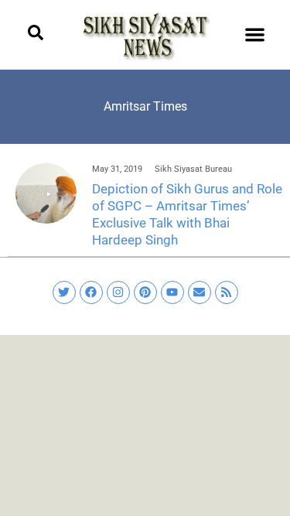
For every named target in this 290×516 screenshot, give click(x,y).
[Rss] (226, 292)
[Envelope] (199, 292)
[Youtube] (172, 292)
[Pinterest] (145, 292)
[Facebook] (91, 292)
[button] (255, 35)
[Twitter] (64, 292)
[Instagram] (118, 292)
